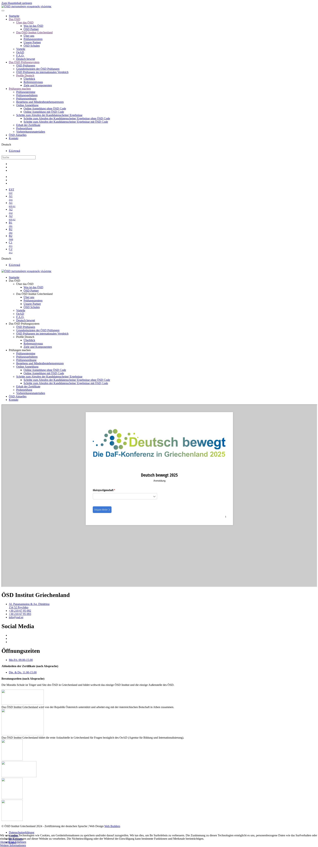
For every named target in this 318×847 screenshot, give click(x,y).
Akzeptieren (7, 842)
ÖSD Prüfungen (25, 65)
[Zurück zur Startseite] (26, 6)
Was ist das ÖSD (33, 25)
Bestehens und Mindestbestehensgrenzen (40, 101)
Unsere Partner (32, 42)
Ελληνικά (14, 150)
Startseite (14, 15)
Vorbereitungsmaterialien (30, 131)
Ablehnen (20, 842)
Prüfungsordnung (26, 98)
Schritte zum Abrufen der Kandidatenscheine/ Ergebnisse (49, 115)
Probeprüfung (24, 128)
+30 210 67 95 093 (20, 613)
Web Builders (112, 826)
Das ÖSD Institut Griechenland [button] (34, 293)
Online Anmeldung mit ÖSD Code (44, 111)
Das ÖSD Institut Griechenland (34, 32)
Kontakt (13, 138)
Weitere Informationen (13, 845)
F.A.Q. (20, 55)
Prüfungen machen (20, 88)
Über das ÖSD (24, 22)
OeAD (20, 52)
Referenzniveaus (33, 82)
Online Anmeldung (27, 105)
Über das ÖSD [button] (24, 284)
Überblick (29, 78)
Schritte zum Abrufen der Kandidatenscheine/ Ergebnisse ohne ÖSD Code (67, 118)
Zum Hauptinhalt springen (16, 3)
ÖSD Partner (31, 29)
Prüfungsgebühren (27, 95)
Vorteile (20, 49)
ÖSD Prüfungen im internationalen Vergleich (42, 72)
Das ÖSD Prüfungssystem (24, 62)
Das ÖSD (14, 19)
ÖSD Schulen (32, 45)
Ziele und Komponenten (38, 85)
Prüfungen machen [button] (20, 350)
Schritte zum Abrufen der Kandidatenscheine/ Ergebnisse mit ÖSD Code (66, 121)
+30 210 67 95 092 (20, 610)
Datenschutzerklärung (21, 832)
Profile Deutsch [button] (25, 336)
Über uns (29, 35)
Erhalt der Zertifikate (28, 125)
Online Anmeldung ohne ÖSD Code (45, 108)
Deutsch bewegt (25, 58)
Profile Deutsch (25, 75)
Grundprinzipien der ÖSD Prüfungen (37, 68)
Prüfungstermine (25, 92)
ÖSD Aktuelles (17, 135)
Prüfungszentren (33, 39)
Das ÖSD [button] (14, 280)
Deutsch (6, 144)
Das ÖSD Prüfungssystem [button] (24, 323)
